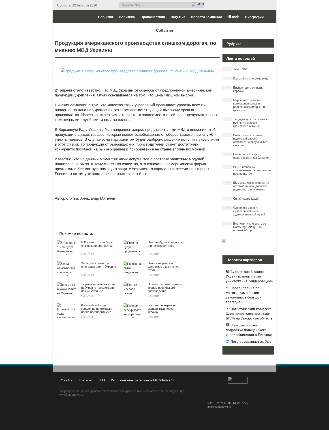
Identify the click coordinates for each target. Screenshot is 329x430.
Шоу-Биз (178, 16)
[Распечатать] (170, 209)
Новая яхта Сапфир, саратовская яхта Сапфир (248, 156)
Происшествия (153, 16)
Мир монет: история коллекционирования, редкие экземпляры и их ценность (247, 105)
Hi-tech (233, 16)
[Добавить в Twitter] (145, 209)
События (105, 16)
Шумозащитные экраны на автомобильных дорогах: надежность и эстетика (248, 185)
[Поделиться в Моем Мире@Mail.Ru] (128, 209)
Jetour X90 (237, 69)
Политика (127, 16)
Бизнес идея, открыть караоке (245, 89)
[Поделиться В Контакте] (153, 209)
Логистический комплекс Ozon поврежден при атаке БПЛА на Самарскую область (249, 313)
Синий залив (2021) (243, 198)
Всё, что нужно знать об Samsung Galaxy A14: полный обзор (246, 226)
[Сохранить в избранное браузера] (162, 209)
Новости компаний (206, 16)
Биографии (254, 16)
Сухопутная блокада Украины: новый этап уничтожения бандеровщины (249, 276)
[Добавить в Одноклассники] (136, 209)
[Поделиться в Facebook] (102, 209)
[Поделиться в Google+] (111, 209)
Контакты (85, 380)
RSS (101, 380)
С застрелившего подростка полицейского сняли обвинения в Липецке (249, 330)
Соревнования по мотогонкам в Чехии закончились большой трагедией (243, 295)
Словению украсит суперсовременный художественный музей (246, 210)
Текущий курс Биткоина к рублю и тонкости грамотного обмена (247, 122)
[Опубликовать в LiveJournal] (119, 209)
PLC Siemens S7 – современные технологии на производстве (249, 170)
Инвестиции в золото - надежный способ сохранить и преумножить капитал (248, 140)
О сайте (67, 380)
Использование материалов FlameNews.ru (142, 380)
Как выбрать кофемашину (248, 78)
